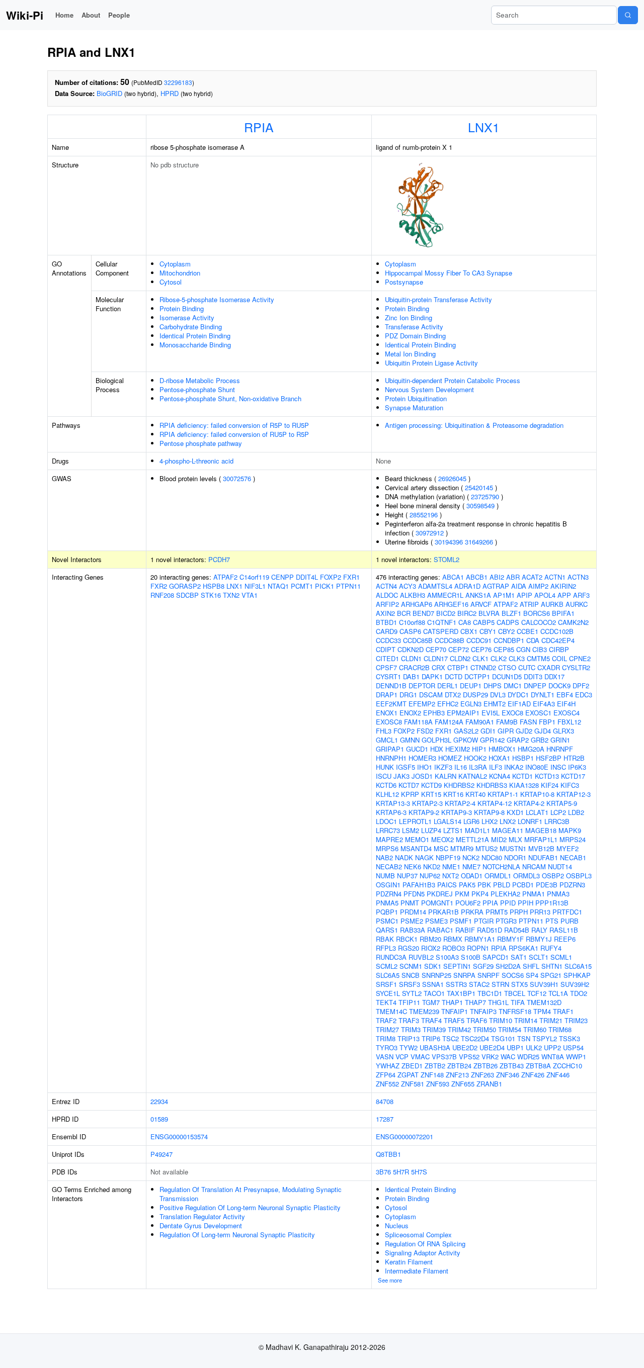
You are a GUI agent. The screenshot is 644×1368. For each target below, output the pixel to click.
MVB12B (541, 848)
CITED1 (387, 658)
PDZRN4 (388, 893)
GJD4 (542, 731)
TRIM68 (560, 1029)
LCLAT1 (537, 812)
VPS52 (469, 1056)
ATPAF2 (225, 577)
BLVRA (489, 613)
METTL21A (472, 839)
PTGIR (484, 921)
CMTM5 (538, 658)
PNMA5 (387, 902)
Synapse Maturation (414, 407)
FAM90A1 (479, 721)
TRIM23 (576, 1020)
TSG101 (503, 1038)
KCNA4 (499, 776)
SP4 (532, 975)
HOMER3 (422, 758)
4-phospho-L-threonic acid (196, 461)
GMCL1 (387, 740)
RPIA (259, 127)
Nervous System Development (429, 389)
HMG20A (531, 749)
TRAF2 (386, 1020)
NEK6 (412, 866)
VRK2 (490, 1056)
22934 (159, 1101)
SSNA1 (433, 984)
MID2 (499, 839)
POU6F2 (467, 902)
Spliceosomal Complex (418, 1234)
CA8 (464, 622)
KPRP (410, 794)
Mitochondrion (179, 273)
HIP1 (479, 749)
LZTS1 (453, 830)
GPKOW (465, 740)
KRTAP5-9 (561, 803)
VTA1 (250, 595)
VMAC (420, 1056)
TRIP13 (408, 1038)
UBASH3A (435, 1047)
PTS (551, 921)
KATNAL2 (472, 776)
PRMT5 (497, 912)
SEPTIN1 (457, 966)
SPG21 (550, 975)
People (119, 15)
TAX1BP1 (461, 993)
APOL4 (544, 595)
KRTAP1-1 (503, 794)
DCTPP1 (477, 676)
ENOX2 (410, 712)
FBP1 (547, 721)
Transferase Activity (414, 326)
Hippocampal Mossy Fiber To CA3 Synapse (448, 273)
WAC (508, 1056)
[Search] (628, 15)
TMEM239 (424, 1011)
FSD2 (425, 731)
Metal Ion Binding (410, 353)
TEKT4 (386, 1002)
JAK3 (401, 776)
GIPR (506, 731)
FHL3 (383, 731)
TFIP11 (409, 1002)
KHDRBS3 (491, 785)
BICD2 (445, 613)
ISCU (383, 776)
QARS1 (387, 930)
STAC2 (479, 984)
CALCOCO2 (538, 622)
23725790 (485, 496)
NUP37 (407, 875)
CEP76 (481, 649)
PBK (484, 884)
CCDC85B (418, 640)
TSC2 (450, 1038)
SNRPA (464, 975)
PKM (462, 893)
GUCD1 (417, 749)
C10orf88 (412, 622)
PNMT (409, 902)
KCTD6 (386, 785)
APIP (524, 595)
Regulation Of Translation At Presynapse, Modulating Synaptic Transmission (250, 1193)
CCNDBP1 (509, 640)
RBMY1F (510, 939)
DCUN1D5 (507, 676)
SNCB (410, 975)
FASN (528, 721)
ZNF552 (387, 1083)
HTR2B (574, 758)
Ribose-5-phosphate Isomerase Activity (216, 299)
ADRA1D (467, 586)
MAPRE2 (389, 839)
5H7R (401, 1171)
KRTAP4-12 (494, 803)
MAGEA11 (507, 830)
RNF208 (162, 595)
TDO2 (578, 993)
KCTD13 (547, 776)
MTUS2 (486, 848)
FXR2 (158, 586)
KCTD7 (408, 785)
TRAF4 (431, 1020)
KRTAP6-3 (391, 812)
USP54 (573, 1047)
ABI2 (497, 577)
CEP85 (504, 649)
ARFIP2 (387, 604)
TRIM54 (509, 1029)
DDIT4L (307, 577)
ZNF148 (432, 1074)
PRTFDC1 (567, 912)
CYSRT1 (388, 676)
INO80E (536, 767)
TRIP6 (431, 1038)
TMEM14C (391, 1011)
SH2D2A (508, 966)
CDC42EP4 (558, 640)
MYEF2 (567, 848)
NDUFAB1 (543, 857)
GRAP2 (518, 740)
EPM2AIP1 (463, 712)
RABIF (465, 930)
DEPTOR (422, 685)
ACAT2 (532, 577)
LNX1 (484, 127)
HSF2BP (548, 758)
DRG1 (408, 694)
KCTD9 (431, 785)
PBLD (501, 884)
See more (390, 1280)
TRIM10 (500, 1020)
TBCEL (514, 993)
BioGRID (109, 93)
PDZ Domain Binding (415, 335)
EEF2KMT (391, 703)
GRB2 (539, 740)
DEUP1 (470, 685)
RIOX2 (430, 948)
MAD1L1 (477, 830)
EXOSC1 (538, 712)
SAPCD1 (495, 957)
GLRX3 (563, 731)
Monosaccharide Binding (195, 344)
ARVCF (481, 604)
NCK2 (470, 857)
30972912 (430, 532)
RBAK (385, 939)
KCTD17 (573, 776)
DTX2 (453, 694)
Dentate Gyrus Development (200, 1225)
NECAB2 (389, 866)
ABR (513, 577)
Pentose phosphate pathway (200, 443)
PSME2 (411, 921)
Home (64, 15)
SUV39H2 (574, 984)
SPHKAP (577, 975)
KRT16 (453, 794)
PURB (569, 921)
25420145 (479, 487)
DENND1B (391, 685)
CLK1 (480, 658)
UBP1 (515, 1047)
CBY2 (506, 631)
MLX (515, 839)
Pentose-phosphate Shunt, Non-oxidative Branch (230, 398)
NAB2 (384, 857)
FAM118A (418, 721)
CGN (523, 649)
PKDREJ (440, 893)
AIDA (518, 586)
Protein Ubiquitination (416, 398)
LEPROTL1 (415, 821)
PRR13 (540, 912)
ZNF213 (457, 1074)
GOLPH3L (436, 740)
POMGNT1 (437, 902)
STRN (500, 984)
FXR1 (351, 577)
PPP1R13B (552, 902)
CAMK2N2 (573, 622)
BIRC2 (466, 613)
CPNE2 (580, 658)
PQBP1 (387, 912)
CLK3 (517, 658)
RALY (539, 930)
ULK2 (534, 1047)
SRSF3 (409, 984)
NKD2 (431, 866)
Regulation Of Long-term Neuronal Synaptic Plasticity (237, 1234)
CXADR (548, 667)
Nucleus (397, 1225)
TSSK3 (569, 1038)
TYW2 (408, 1047)
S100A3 (447, 957)
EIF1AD (519, 703)
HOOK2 (475, 758)
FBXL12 (569, 721)
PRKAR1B (443, 912)
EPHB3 (434, 712)
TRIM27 (387, 1029)
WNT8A (552, 1056)
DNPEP (535, 685)
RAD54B (516, 930)
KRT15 (431, 794)
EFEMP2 (422, 703)
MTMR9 (461, 848)
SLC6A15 (578, 966)
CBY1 (487, 631)
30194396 (449, 541)
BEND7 (423, 613)
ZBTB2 (435, 1065)
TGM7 (431, 1002)
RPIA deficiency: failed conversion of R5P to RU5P (234, 425)
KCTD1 (522, 776)
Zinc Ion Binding (408, 317)
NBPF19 (448, 857)
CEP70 (436, 649)
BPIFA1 (563, 613)
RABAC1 (440, 930)
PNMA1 (533, 893)
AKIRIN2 (563, 586)
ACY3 (407, 586)
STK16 (211, 595)
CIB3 (539, 649)
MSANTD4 (416, 848)
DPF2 (581, 685)
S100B (470, 957)
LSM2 (410, 830)
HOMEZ (450, 758)
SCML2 (386, 966)
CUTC (526, 667)
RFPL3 (386, 948)
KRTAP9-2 (424, 812)
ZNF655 (462, 1083)
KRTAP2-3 (427, 803)
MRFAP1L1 (540, 839)
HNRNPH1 (391, 758)
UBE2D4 (492, 1047)
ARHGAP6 (416, 604)
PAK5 (467, 884)
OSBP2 (553, 875)
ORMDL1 (498, 875)
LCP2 (558, 812)
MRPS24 (572, 839)
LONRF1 (530, 821)
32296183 (178, 82)
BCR (404, 613)
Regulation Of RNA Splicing (425, 1243)
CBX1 (468, 631)
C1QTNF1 (441, 622)
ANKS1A (478, 595)
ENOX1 (386, 712)
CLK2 (499, 658)
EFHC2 (447, 703)
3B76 (383, 1171)
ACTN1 (555, 577)
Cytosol (170, 282)
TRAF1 (563, 1011)
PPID (508, 902)
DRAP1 (386, 694)
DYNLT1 (542, 694)
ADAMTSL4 (435, 586)
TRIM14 (525, 1020)
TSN (523, 1038)
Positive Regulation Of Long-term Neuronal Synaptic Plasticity (250, 1207)
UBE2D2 (464, 1047)
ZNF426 (532, 1074)
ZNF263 (482, 1074)
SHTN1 (551, 966)
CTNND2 (483, 667)
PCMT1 (302, 586)
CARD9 (386, 631)
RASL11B (563, 930)
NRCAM (534, 866)
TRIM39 (434, 1029)
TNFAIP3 (483, 1011)
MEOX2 (442, 839)
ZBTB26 (485, 1065)
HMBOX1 (502, 749)
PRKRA (472, 912)
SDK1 (432, 966)
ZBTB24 (459, 1065)
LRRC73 (388, 830)
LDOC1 (386, 821)
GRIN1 (560, 740)
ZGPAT (408, 1074)
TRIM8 (385, 1038)
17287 (384, 1119)
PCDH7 (219, 559)
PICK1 (324, 586)
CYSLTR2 (576, 667)
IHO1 (424, 767)
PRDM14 (413, 912)
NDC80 (491, 857)
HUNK (385, 767)
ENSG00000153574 (179, 1136)
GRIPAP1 (390, 749)
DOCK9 (559, 685)
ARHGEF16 (451, 604)
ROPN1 (478, 948)
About (91, 15)
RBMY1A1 (479, 939)
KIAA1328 (524, 785)
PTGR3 (506, 921)
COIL (559, 658)
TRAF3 (408, 1020)
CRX (438, 667)
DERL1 (447, 685)
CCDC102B (557, 631)
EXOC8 (512, 712)
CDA (532, 640)
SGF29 (483, 966)
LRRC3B (557, 821)
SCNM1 (410, 966)
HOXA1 (499, 758)
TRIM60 (534, 1029)
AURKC (577, 604)
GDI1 (488, 731)
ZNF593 (437, 1083)
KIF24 (549, 785)
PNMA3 (558, 893)
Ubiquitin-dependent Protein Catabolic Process (452, 380)
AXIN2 (385, 613)
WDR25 (528, 1056)
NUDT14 (560, 866)
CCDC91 (479, 640)
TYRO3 (386, 1047)
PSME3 (436, 921)
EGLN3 (470, 703)
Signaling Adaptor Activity (422, 1252)
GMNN (410, 740)
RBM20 (430, 939)
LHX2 (489, 821)
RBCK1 (407, 939)
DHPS (493, 685)
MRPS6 (387, 848)
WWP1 (576, 1056)
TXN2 (231, 595)
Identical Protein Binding (194, 335)
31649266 (479, 541)
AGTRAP (495, 586)
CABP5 (484, 622)
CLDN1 (411, 658)
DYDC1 (518, 694)
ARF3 (581, 595)
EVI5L (490, 712)
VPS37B (444, 1056)
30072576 (237, 478)
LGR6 (471, 821)
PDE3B (546, 884)
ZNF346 (507, 1074)
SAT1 (519, 957)
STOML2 (446, 559)
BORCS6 (536, 613)
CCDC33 (388, 640)
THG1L (498, 1002)
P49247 (161, 1154)
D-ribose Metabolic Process (199, 380)
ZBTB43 (512, 1065)
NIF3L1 (255, 586)
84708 (384, 1101)
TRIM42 (459, 1029)
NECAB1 (573, 857)
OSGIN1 (388, 884)
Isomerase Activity (186, 317)
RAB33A (412, 930)
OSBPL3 (579, 875)
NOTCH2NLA (501, 866)
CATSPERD (440, 631)
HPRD (169, 93)
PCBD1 (523, 884)
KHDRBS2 (459, 785)
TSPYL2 (544, 1038)
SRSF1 (386, 984)
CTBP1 (457, 667)
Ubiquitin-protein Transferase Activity (438, 299)
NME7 (471, 866)
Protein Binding (181, 308)
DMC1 (513, 685)
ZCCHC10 (567, 1065)
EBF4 (564, 694)
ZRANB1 (489, 1083)
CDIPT (385, 649)
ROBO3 (453, 948)
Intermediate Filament (416, 1270)
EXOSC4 (566, 712)
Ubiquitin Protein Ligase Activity (431, 363)
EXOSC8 (389, 721)
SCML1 (561, 957)
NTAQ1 (278, 586)
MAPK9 (569, 830)
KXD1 (515, 812)
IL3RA (478, 767)
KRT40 (475, 794)
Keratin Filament (409, 1261)
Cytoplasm (175, 263)
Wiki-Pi (24, 15)
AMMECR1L (445, 595)
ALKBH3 (412, 595)
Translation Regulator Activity (202, 1216)
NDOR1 (515, 857)
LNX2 (508, 821)
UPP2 (552, 1047)
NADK (404, 857)
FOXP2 (330, 577)
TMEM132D (544, 1002)
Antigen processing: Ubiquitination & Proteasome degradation (474, 425)
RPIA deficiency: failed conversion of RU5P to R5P (234, 434)
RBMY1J (539, 939)
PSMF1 (461, 921)
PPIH (525, 902)
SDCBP (187, 595)
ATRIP (529, 604)
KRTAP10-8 (537, 794)
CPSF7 (386, 667)
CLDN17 (436, 658)
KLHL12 (387, 794)
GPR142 (492, 740)
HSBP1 (523, 758)
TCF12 (536, 993)
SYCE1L (388, 993)
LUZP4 (431, 830)
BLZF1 (511, 613)
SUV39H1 (544, 984)
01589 (159, 1119)
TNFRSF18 (515, 1011)
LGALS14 (447, 821)
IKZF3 (443, 767)
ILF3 (495, 767)
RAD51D (489, 930)
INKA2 (513, 767)
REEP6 (565, 939)
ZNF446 (558, 1074)
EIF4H (566, 703)
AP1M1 (504, 595)
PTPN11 (348, 586)
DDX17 (554, 676)
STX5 (519, 984)
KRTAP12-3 (573, 794)
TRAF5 (454, 1020)
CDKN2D (410, 649)
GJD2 (524, 731)
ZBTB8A (538, 1065)
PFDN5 (414, 893)
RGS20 (408, 948)
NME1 (451, 866)
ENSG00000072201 (404, 1136)
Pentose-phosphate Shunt (197, 389)
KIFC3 (569, 785)
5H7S (419, 1171)
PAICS (447, 884)
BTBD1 (386, 622)
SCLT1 (538, 957)
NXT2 (450, 875)
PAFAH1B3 (419, 884)
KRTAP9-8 (489, 812)
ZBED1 (412, 1065)
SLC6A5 (387, 975)
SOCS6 (513, 975)
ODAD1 (471, 875)
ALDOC (387, 595)
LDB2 (576, 812)
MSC (441, 848)
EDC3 (583, 694)
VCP (402, 1056)
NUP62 (430, 875)
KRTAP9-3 (456, 812)
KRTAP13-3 (393, 803)
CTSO (507, 667)
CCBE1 (527, 631)
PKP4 (480, 893)
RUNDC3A (391, 957)
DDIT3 (533, 676)
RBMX (452, 939)
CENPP (282, 577)
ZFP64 (385, 1074)
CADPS (508, 622)
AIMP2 (538, 586)
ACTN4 (386, 586)
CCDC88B (449, 640)
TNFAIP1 (454, 1011)
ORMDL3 (526, 875)
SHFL (531, 966)
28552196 (424, 514)
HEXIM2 (457, 749)
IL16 (460, 767)
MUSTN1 (513, 848)
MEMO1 (417, 839)
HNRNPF (559, 749)
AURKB (552, 604)
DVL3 (498, 694)
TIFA (518, 1002)
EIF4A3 (544, 703)
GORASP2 (185, 586)
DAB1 (411, 676)
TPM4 (542, 1011)
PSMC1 (387, 921)
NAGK (424, 857)
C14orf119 (254, 577)
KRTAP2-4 (460, 803)
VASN (384, 1056)
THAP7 (475, 1002)
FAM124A (449, 721)
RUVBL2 (421, 957)
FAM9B (507, 721)
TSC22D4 (475, 1038)
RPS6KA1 (523, 948)
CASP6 (410, 631)
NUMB (385, 875)
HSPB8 (213, 586)
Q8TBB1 (388, 1154)
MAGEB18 (540, 830)
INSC (558, 767)
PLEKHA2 (505, 893)
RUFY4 (550, 948)
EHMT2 (495, 703)
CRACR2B (414, 667)
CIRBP (559, 649)
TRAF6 (476, 1020)
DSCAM (431, 694)
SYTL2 (412, 993)
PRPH (519, 912)
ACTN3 (578, 577)
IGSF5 (405, 767)
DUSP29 (475, 694)
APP (564, 595)
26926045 (452, 478)
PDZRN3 (572, 884)
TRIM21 (550, 1020)
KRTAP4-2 (529, 803)
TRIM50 (484, 1029)
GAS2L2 (466, 731)
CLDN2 (460, 658)
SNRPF (488, 975)
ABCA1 (453, 577)
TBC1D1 (489, 993)
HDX (436, 749)
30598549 (480, 505)
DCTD (453, 676)
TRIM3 (411, 1029)
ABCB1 (477, 577)
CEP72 (458, 649)
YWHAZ (387, 1065)
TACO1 (434, 993)
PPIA (490, 902)
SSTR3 (456, 984)
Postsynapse (404, 282)
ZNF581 (412, 1083)
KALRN (445, 776)
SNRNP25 (436, 975)
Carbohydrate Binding (190, 326)
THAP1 (452, 1002)
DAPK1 (432, 676)
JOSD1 (422, 776)
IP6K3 (577, 767)
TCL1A (558, 993)
